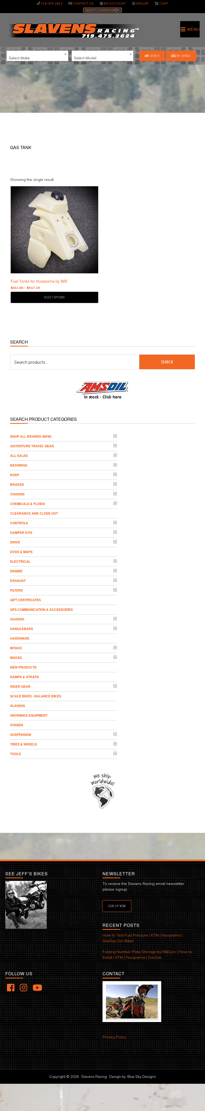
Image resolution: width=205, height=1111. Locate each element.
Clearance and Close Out (34, 513)
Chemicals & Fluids (27, 503)
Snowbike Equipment (29, 715)
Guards (17, 619)
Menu (193, 29)
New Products (23, 667)
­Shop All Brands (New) (31, 436)
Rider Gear (20, 686)
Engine (16, 571)
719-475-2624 (51, 3)
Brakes (17, 484)
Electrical (20, 561)
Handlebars (21, 628)
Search (154, 55)
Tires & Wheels (23, 744)
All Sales (19, 455)
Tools (15, 753)
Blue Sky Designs (141, 1076)
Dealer (142, 3)
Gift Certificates (25, 599)
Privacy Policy (114, 1037)
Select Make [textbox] (19, 58)
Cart (163, 3)
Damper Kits (21, 532)
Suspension (20, 734)
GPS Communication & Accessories (41, 609)
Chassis (17, 494)
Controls (19, 522)
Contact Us (83, 3)
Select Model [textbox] (85, 58)
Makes (16, 657)
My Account (115, 3)
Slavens (17, 705)
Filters (16, 590)
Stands (16, 724)
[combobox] (37, 55)
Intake (16, 648)
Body (14, 474)
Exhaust (18, 580)
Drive (15, 542)
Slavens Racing (73, 30)
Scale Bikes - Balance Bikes (35, 696)
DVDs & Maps (21, 551)
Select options (54, 297)
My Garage (183, 55)
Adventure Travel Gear (32, 446)
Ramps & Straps (24, 676)
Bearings (18, 465)
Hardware (19, 638)
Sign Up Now (117, 906)
